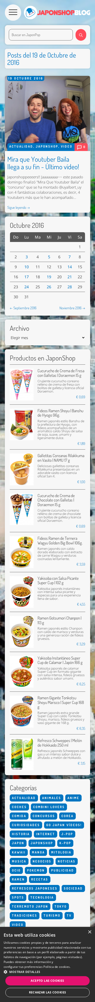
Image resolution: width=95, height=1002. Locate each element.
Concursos (44, 816)
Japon (18, 843)
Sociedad (73, 888)
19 (49, 277)
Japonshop (47, 146)
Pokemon (36, 870)
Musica (19, 861)
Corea (67, 816)
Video (66, 146)
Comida (19, 816)
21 (69, 277)
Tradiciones (24, 915)
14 (69, 267)
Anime (73, 798)
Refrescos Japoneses (34, 888)
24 (26, 287)
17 (26, 277)
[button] (47, 971)
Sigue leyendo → (18, 207)
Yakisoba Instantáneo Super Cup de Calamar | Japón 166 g (60, 660)
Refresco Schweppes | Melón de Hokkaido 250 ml (60, 742)
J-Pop (67, 834)
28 (69, 287)
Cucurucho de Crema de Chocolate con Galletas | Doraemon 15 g (56, 500)
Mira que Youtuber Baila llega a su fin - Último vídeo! (43, 163)
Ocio (16, 870)
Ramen (18, 879)
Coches (19, 807)
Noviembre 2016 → (72, 307)
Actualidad (21, 146)
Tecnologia (42, 897)
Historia (21, 834)
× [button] (89, 932)
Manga (38, 852)
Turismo (52, 915)
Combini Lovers (49, 807)
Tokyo (61, 906)
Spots (18, 897)
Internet (45, 834)
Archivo (19, 328)
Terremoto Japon (30, 906)
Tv (69, 915)
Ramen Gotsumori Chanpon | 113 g (59, 620)
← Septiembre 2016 (23, 307)
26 (49, 287)
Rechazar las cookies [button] (47, 992)
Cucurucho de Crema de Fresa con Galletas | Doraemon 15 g (61, 373)
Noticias (67, 861)
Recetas (39, 879)
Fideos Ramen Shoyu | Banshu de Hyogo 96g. (60, 413)
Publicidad (62, 870)
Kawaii (19, 852)
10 (26, 267)
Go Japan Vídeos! (64, 825)
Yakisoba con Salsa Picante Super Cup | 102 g (58, 580)
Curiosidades (26, 825)
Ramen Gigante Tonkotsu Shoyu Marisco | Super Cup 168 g (61, 702)
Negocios (42, 861)
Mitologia (61, 852)
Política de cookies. (56, 967)
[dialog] (47, 964)
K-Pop (65, 843)
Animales (51, 798)
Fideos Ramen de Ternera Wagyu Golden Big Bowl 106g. (60, 540)
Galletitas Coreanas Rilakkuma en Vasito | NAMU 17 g (61, 457)
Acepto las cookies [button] (47, 981)
